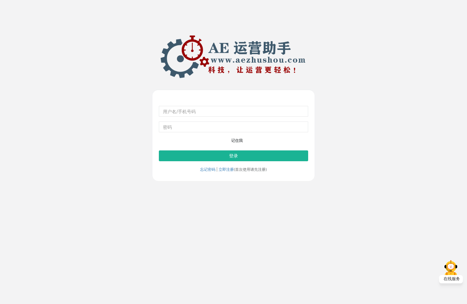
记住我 (236, 140)
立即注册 (226, 169)
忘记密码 (207, 169)
